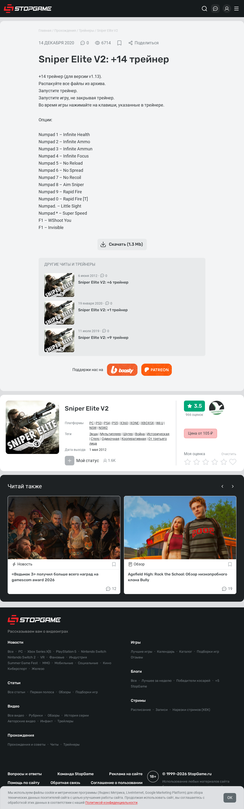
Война (140, 434)
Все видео (16, 715)
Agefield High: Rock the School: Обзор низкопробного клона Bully (177, 577)
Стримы (138, 700)
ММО (46, 663)
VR (42, 657)
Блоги (136, 671)
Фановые (56, 657)
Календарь (165, 652)
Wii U (159, 423)
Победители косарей (193, 681)
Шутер (128, 434)
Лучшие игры (141, 652)
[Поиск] (204, 8)
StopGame (139, 686)
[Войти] (227, 8)
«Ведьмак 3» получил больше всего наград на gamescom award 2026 (55, 577)
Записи (162, 710)
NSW (93, 428)
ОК (229, 797)
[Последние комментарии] (215, 8)
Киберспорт (17, 669)
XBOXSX (147, 423)
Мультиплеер (110, 434)
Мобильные (64, 663)
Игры (136, 642)
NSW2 (103, 428)
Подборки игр (87, 692)
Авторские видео (22, 721)
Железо (38, 669)
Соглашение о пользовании (116, 782)
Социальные (88, 663)
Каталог (185, 652)
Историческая (158, 434)
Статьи (14, 683)
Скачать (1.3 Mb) (126, 244)
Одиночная (110, 439)
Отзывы (137, 657)
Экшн (93, 434)
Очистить (228, 454)
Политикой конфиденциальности (111, 802)
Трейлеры (65, 721)
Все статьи (16, 692)
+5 (217, 681)
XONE (134, 423)
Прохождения (65, 30)
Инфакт (46, 721)
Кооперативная (134, 439)
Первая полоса (42, 692)
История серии (76, 715)
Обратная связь (65, 782)
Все (11, 652)
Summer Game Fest (23, 663)
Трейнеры (86, 30)
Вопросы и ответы (25, 774)
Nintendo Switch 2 (22, 657)
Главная (45, 30)
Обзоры (65, 692)
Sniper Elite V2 (107, 30)
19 (230, 588)
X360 (124, 423)
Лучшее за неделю (157, 681)
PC (91, 423)
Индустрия (78, 657)
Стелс (95, 439)
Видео (13, 706)
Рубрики (36, 715)
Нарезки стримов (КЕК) (191, 710)
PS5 (115, 423)
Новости (15, 642)
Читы (54, 745)
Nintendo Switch (93, 652)
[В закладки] (119, 43)
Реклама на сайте (125, 774)
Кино (107, 663)
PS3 (99, 423)
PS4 (107, 423)
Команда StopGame (75, 774)
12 (114, 588)
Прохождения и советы (27, 745)
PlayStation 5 (66, 652)
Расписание (141, 710)
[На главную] (28, 8)
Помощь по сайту (24, 782)
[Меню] (237, 8)
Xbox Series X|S (39, 652)
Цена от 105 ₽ (200, 433)
